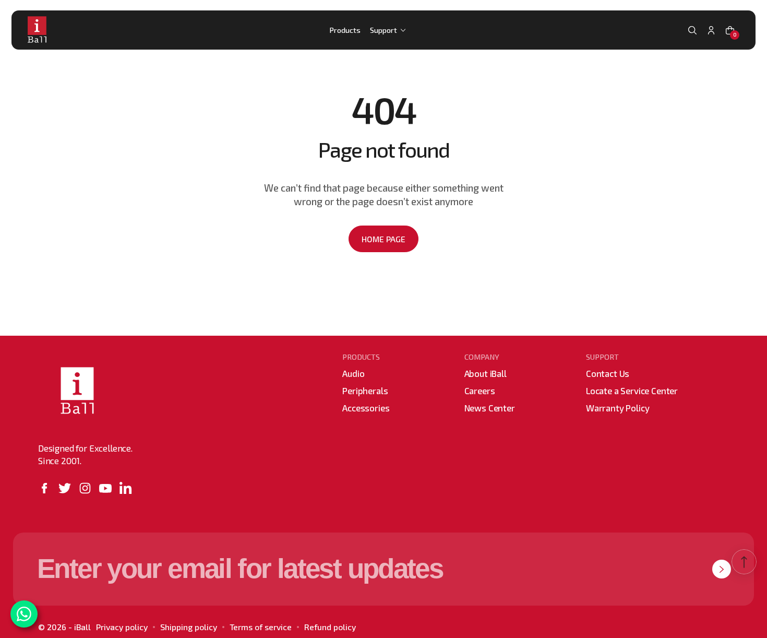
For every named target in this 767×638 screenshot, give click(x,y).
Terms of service (261, 627)
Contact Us (607, 373)
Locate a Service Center (632, 390)
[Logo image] (41, 30)
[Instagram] (85, 488)
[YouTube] (105, 488)
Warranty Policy (617, 408)
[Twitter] (64, 488)
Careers (479, 390)
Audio (353, 373)
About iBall (485, 373)
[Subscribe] (721, 569)
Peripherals (365, 390)
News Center (489, 408)
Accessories (365, 408)
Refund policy (330, 627)
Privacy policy (122, 627)
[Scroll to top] (744, 562)
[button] (692, 30)
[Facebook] (44, 488)
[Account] (711, 30)
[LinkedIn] (125, 488)
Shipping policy (188, 627)
